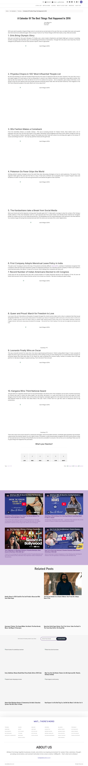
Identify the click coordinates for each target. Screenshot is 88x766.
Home (7, 11)
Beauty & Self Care (62, 5)
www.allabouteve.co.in (9, 764)
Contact (55, 2)
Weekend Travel (61, 731)
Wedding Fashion (48, 731)
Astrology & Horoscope (10, 735)
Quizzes (53, 5)
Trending (19, 11)
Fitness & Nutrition (75, 735)
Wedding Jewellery (49, 733)
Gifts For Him (34, 733)
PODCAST (48, 2)
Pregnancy (73, 727)
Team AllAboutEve (48, 22)
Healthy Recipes (61, 735)
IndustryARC (54, 266)
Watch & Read (46, 5)
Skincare (33, 727)
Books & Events (21, 737)
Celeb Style (47, 729)
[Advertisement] (43, 476)
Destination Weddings (49, 735)
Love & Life (38, 5)
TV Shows (20, 733)
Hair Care (33, 729)
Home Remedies (61, 737)
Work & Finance (74, 731)
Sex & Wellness (8, 733)
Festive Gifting (34, 735)
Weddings (71, 5)
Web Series (20, 735)
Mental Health (61, 729)
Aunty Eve (78, 5)
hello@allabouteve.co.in (44, 758)
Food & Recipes (61, 733)
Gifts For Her (34, 731)
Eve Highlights (13, 11)
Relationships (8, 731)
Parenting (7, 729)
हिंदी (43, 2)
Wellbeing (60, 727)
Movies (19, 729)
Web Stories (61, 2)
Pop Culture (21, 731)
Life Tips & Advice (75, 733)
